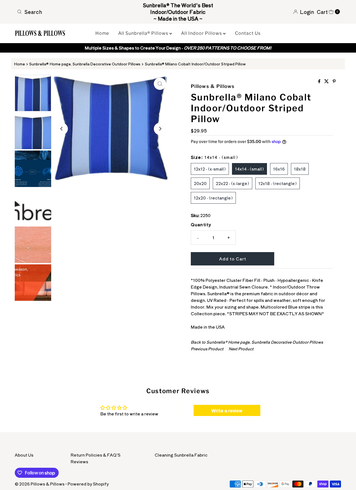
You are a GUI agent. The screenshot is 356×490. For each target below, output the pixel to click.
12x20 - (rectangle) (213, 198)
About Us (24, 455)
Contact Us (248, 33)
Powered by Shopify (88, 484)
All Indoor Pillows (202, 33)
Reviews (79, 461)
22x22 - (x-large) (232, 183)
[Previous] (62, 129)
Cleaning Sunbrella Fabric (181, 455)
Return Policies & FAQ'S (95, 455)
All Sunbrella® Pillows (143, 33)
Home (102, 33)
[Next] (160, 129)
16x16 (279, 169)
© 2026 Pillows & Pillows (40, 484)
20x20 (200, 183)
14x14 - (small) (249, 169)
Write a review (226, 410)
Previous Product (207, 348)
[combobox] (67, 11)
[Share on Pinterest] (334, 81)
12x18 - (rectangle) (277, 183)
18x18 (300, 169)
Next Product (241, 348)
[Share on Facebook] (320, 81)
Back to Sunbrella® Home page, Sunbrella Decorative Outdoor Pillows (257, 342)
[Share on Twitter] (327, 81)
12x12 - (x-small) (210, 169)
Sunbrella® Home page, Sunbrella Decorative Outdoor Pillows (84, 64)
